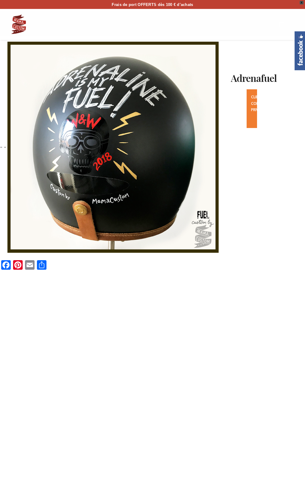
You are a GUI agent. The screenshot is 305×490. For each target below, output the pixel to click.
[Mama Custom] (18, 24)
